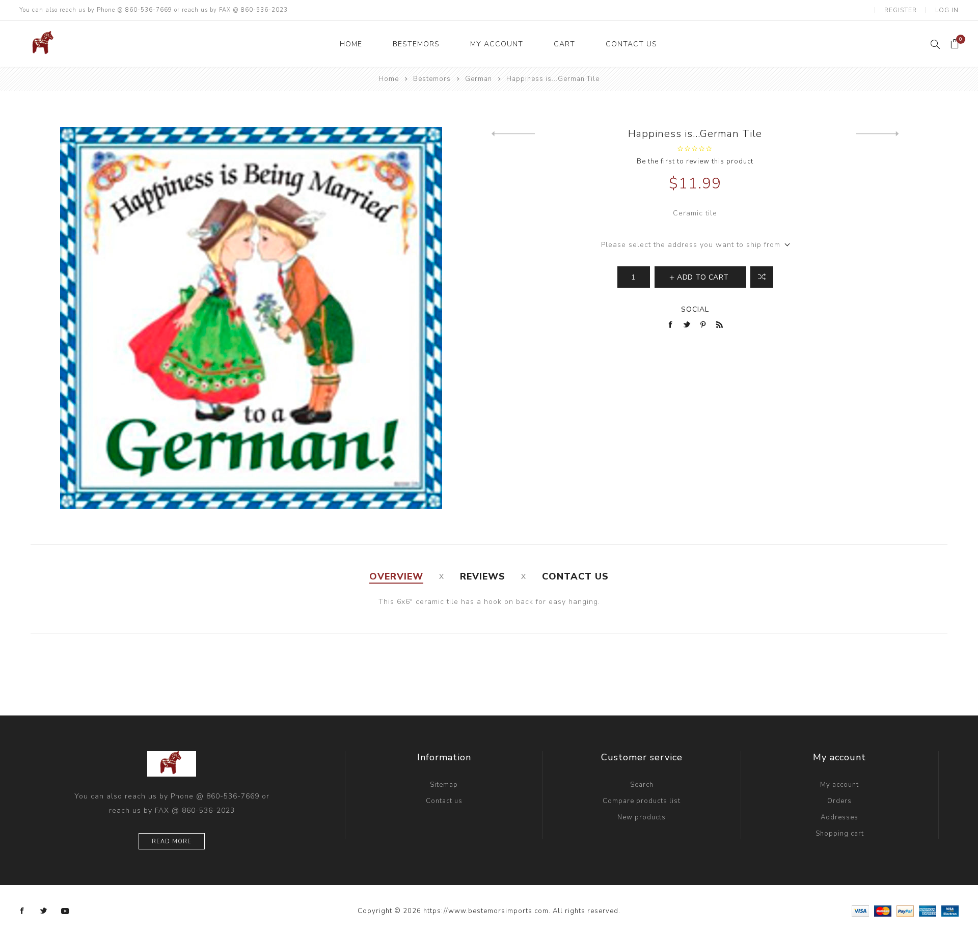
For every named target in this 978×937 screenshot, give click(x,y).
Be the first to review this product (695, 161)
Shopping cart (840, 833)
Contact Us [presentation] (575, 576)
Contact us (444, 801)
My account (839, 784)
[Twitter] (44, 911)
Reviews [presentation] (482, 576)
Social (695, 309)
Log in (947, 10)
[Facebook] (22, 911)
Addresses (839, 817)
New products (641, 817)
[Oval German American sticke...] (877, 134)
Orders (839, 801)
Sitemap (444, 784)
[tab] (396, 576)
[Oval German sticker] (513, 134)
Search (642, 784)
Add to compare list (761, 277)
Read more (172, 841)
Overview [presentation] (396, 576)
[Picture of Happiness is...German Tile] (251, 318)
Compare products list (642, 801)
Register (900, 10)
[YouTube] (65, 911)
